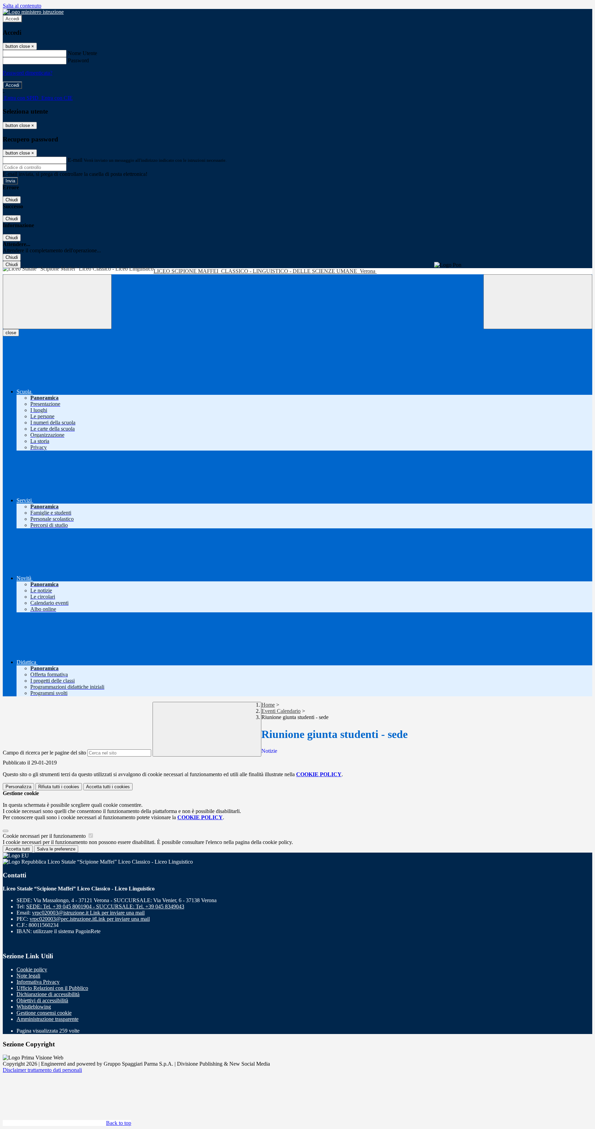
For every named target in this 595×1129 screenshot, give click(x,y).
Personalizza (18, 786)
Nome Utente (82, 53)
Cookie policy (32, 969)
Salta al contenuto (22, 6)
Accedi (12, 18)
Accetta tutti (108, 786)
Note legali (28, 976)
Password (78, 60)
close (11, 332)
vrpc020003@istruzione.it (88, 913)
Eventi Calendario (281, 711)
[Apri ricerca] (537, 301)
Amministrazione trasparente (48, 1019)
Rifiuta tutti (58, 786)
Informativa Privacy (38, 982)
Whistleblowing (34, 1007)
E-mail (75, 160)
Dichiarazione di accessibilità (48, 994)
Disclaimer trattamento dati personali (42, 1070)
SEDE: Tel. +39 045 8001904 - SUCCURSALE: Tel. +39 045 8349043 (105, 906)
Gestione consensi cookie (44, 1013)
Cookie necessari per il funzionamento (45, 836)
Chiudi (12, 199)
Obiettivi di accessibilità (42, 1000)
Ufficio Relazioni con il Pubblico (52, 988)
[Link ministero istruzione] (33, 12)
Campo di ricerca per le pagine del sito (44, 753)
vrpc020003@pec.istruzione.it (90, 919)
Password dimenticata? (27, 73)
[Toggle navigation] (57, 301)
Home (268, 705)
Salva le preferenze (56, 849)
